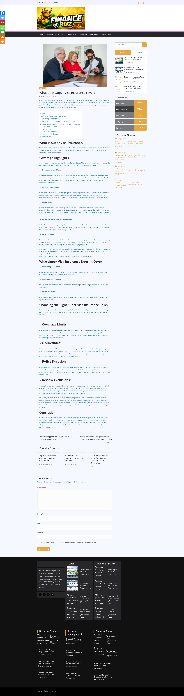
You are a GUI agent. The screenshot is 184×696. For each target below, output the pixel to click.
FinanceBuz (52, 691)
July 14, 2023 (133, 146)
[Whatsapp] (2, 27)
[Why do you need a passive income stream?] (99, 653)
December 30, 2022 (135, 174)
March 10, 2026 (131, 72)
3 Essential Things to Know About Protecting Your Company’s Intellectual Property (74, 640)
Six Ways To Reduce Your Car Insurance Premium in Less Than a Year (99, 459)
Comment (41, 488)
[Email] (2, 32)
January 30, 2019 (73, 667)
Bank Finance (120, 116)
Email (40, 523)
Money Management (69, 34)
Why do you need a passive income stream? (112, 652)
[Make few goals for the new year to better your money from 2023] (120, 171)
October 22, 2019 (45, 654)
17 (140, 109)
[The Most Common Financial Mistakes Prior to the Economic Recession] (120, 184)
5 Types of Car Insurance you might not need (74, 458)
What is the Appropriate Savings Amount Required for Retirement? (54, 438)
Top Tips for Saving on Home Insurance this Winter (48, 458)
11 (140, 103)
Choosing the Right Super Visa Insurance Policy (61, 124)
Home (41, 34)
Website (40, 532)
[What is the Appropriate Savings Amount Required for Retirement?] (99, 639)
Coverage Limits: (51, 127)
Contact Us (94, 34)
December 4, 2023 (112, 642)
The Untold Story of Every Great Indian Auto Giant (133, 87)
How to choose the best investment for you (102, 664)
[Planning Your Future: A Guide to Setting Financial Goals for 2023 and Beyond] (120, 157)
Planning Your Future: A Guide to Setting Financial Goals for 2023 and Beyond (137, 156)
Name (40, 514)
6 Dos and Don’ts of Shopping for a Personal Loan (103, 676)
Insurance (43, 88)
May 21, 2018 (72, 678)
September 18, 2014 (46, 666)
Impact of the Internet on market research (74, 663)
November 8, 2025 (131, 91)
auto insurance (121, 109)
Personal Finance (52, 34)
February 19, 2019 (101, 668)
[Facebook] (2, 13)
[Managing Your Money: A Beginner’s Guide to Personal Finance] (120, 143)
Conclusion (46, 137)
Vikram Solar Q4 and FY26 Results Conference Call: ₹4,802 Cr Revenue (133, 59)
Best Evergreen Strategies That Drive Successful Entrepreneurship (73, 674)
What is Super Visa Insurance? (54, 116)
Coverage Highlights (50, 119)
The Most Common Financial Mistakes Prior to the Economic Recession (137, 183)
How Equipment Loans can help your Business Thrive (46, 662)
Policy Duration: (51, 132)
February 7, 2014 (45, 677)
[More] (2, 41)
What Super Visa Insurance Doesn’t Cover (58, 121)
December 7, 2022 (135, 187)
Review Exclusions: (52, 134)
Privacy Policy (106, 34)
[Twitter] (2, 17)
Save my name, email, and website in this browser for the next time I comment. (68, 543)
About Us (83, 34)
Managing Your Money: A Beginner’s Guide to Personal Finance (137, 142)
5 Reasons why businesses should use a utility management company (74, 651)
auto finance (120, 103)
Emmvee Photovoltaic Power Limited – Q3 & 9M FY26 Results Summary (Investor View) (134, 78)
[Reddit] (2, 37)
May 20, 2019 (72, 644)
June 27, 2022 (112, 656)
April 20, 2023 (133, 160)
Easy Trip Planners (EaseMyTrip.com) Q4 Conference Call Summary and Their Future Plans (94, 439)
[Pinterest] (2, 22)
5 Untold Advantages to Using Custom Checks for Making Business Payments (46, 651)
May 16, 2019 (72, 655)
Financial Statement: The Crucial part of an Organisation (46, 674)
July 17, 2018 (100, 680)
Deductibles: (50, 129)
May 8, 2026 (129, 63)
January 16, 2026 (131, 82)
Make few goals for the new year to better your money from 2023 (136, 170)
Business (119, 128)
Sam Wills (54, 97)
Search (144, 45)
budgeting (119, 122)
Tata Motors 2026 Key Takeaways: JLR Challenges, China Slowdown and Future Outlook (134, 68)
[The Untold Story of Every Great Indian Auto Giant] (72, 613)
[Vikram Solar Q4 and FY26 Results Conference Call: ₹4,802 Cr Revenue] (72, 572)
